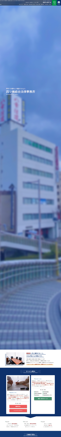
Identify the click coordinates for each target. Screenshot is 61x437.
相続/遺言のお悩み (32, 4)
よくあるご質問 (35, 2)
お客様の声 (27, 2)
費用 (50, 4)
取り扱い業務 (38, 4)
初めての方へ (21, 4)
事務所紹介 (42, 4)
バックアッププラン (18, 410)
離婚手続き (18, 406)
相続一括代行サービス (43, 398)
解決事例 (31, 2)
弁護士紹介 (47, 4)
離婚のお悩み (26, 4)
